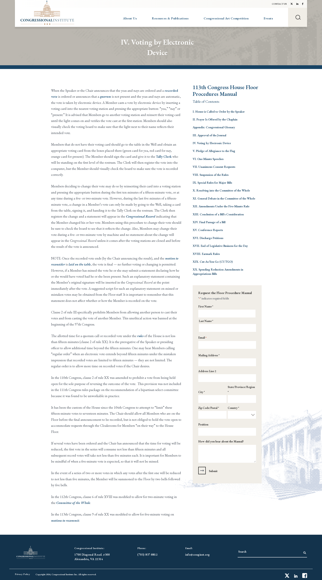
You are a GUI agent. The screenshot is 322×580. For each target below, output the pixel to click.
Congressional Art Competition (226, 18)
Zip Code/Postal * (208, 408)
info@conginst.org (197, 555)
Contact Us (279, 3)
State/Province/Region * (241, 389)
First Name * (205, 306)
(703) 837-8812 (147, 555)
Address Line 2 (207, 371)
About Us (130, 18)
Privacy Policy (22, 574)
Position (203, 424)
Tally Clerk (164, 156)
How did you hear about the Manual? (221, 441)
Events (268, 18)
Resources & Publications (170, 18)
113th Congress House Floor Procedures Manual (225, 90)
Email (202, 337)
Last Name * (206, 321)
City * (201, 392)
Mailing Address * (209, 355)
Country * (233, 408)
